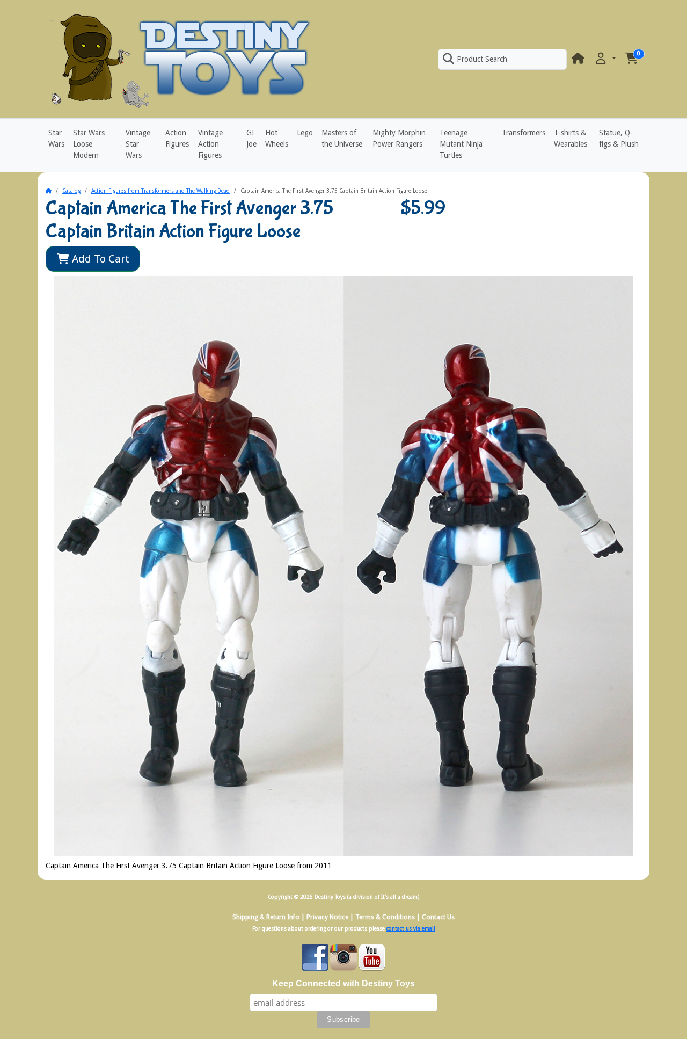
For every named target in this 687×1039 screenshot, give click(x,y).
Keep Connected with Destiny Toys (343, 983)
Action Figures (177, 138)
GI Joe (251, 138)
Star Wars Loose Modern (89, 143)
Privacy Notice (327, 917)
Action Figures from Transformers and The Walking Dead (160, 191)
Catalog (71, 191)
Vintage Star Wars (138, 143)
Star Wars (56, 138)
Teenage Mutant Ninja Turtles (461, 143)
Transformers (523, 132)
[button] (604, 59)
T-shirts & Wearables (570, 138)
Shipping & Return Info (265, 917)
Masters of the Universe (341, 138)
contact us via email (410, 929)
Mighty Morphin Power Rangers (399, 138)
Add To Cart (99, 258)
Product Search (482, 59)
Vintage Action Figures (210, 143)
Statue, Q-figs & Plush (619, 138)
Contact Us (438, 917)
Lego (305, 132)
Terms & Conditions (385, 917)
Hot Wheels (276, 138)
